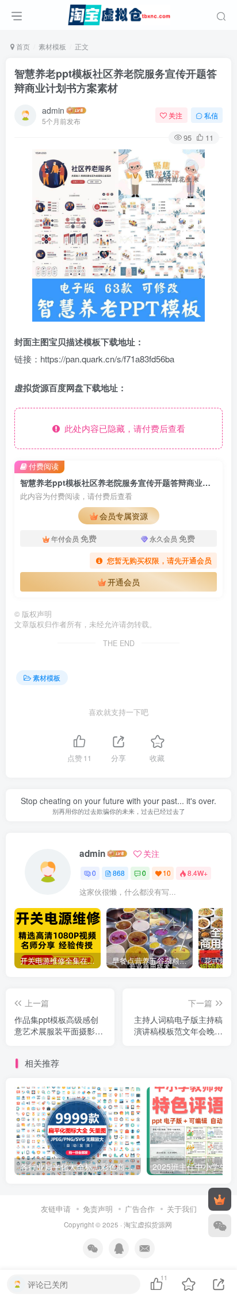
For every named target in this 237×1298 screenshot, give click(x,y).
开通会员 (124, 582)
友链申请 (56, 1208)
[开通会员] (219, 1199)
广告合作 (140, 1208)
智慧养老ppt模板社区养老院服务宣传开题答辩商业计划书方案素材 (115, 80)
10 (167, 873)
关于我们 (182, 1208)
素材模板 (52, 46)
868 (119, 873)
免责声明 (98, 1208)
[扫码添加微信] (219, 1225)
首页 (22, 46)
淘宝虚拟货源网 (148, 1224)
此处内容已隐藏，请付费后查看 (122, 428)
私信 (211, 115)
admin (53, 110)
